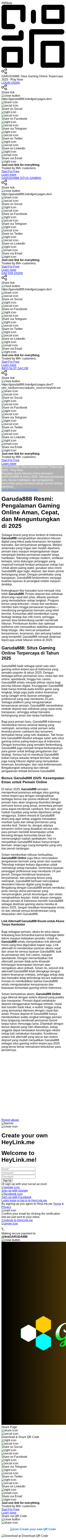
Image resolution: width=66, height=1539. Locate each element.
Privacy (6, 1207)
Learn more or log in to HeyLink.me (24, 1200)
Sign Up (7, 1180)
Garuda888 (8, 666)
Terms (57, 1203)
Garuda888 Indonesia (47, 721)
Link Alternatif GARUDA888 (19, 489)
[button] (33, 1088)
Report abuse (10, 1119)
